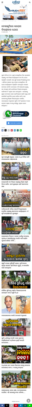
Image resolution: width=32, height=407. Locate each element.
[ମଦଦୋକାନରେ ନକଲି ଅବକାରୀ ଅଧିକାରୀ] (16, 305)
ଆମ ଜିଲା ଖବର (10, 20)
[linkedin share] (15, 130)
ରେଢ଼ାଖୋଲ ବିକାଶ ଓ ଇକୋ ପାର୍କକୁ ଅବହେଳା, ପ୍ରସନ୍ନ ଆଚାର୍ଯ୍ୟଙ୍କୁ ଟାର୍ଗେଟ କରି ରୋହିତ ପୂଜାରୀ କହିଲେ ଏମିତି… (15, 238)
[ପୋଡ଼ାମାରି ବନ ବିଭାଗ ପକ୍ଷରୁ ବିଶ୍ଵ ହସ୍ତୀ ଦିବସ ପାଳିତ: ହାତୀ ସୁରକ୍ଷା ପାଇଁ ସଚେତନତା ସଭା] (16, 171)
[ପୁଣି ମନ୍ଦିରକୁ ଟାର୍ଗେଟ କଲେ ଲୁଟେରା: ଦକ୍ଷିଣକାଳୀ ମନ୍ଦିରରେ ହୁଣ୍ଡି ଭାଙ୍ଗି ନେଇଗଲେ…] (16, 327)
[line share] (21, 130)
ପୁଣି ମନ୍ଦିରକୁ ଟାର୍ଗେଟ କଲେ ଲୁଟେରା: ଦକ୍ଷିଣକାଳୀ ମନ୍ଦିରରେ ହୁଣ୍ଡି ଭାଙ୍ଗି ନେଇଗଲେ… (13, 340)
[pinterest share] (12, 130)
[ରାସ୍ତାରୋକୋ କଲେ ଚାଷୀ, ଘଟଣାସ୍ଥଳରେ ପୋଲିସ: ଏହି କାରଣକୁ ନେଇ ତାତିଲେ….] (16, 379)
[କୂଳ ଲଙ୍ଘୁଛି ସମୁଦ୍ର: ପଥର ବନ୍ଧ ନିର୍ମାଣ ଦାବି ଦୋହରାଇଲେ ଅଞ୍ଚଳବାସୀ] (16, 146)
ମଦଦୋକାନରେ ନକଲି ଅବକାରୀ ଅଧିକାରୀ (14, 315)
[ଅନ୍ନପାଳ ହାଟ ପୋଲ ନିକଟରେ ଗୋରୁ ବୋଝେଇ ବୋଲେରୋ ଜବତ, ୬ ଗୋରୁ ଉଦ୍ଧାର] (16, 354)
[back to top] (28, 401)
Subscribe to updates (15, 123)
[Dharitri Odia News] (16, 2)
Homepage (4, 20)
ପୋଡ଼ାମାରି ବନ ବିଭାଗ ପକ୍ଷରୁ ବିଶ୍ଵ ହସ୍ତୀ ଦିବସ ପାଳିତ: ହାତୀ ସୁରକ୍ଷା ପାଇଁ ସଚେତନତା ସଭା (15, 184)
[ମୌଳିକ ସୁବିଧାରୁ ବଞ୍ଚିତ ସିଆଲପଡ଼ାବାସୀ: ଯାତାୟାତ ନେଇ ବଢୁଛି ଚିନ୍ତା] (16, 280)
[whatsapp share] (18, 130)
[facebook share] (2, 130)
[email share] (9, 130)
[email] (11, 405)
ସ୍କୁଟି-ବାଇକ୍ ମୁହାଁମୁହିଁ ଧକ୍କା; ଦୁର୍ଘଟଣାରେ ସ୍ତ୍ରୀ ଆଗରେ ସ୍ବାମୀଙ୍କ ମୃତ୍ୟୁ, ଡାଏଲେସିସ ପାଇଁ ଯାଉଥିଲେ (15, 265)
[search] (29, 2)
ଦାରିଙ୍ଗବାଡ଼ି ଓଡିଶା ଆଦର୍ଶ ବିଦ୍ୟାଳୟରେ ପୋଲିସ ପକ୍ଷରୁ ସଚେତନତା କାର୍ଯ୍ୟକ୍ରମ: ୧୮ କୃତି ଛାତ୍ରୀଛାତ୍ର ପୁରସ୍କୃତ (15, 211)
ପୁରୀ (15, 20)
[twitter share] (6, 130)
